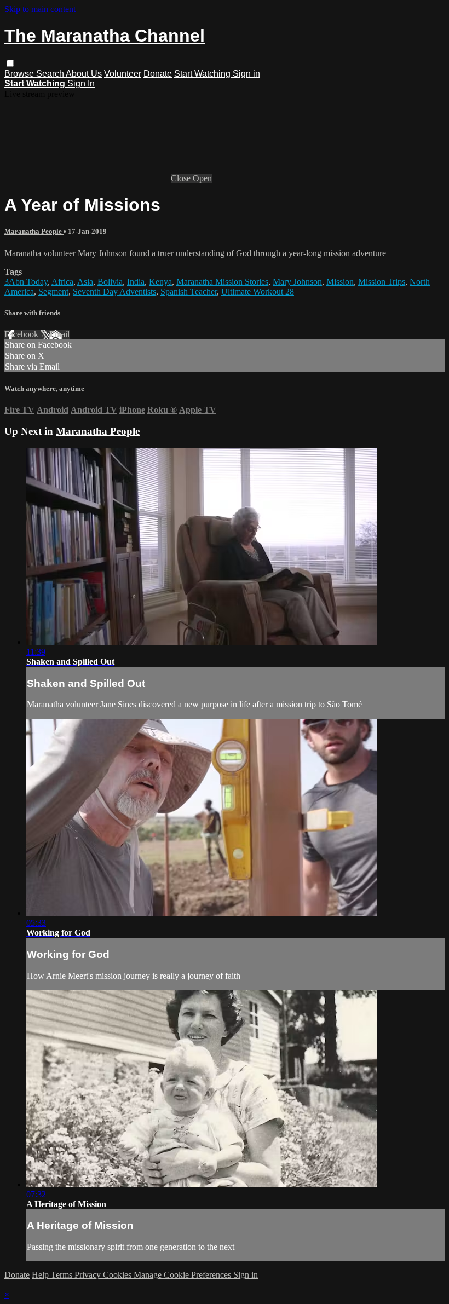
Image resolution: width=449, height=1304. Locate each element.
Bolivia (110, 281)
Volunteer (122, 73)
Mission (340, 281)
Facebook (22, 334)
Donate (157, 73)
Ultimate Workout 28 (257, 291)
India (136, 281)
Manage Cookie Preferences (183, 1274)
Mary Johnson (297, 281)
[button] (10, 63)
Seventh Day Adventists (114, 291)
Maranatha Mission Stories (222, 281)
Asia (85, 281)
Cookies (118, 1274)
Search (51, 73)
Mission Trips (381, 281)
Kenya (160, 281)
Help (41, 1274)
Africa (62, 281)
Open (202, 178)
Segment (53, 291)
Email (59, 334)
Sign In (81, 83)
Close (182, 178)
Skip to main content (40, 9)
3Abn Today (26, 281)
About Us (84, 73)
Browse (20, 73)
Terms (62, 1274)
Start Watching (203, 73)
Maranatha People (34, 231)
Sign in (246, 73)
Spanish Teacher (188, 291)
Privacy (88, 1274)
